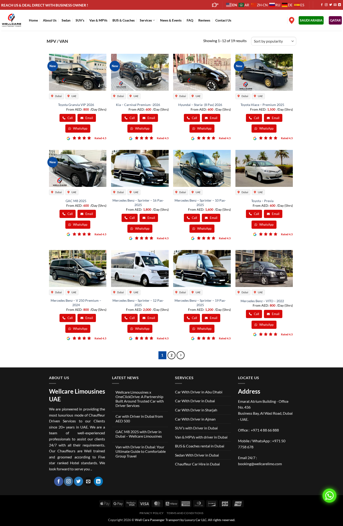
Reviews (204, 20)
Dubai (58, 96)
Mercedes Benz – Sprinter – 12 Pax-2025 (138, 302)
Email (89, 118)
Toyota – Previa (262, 201)
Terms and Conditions (185, 513)
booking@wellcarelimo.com (260, 463)
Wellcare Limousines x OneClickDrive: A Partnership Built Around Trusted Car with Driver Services (140, 399)
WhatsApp (79, 128)
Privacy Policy (152, 513)
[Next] (181, 355)
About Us (49, 20)
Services (146, 20)
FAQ (190, 20)
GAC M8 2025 (76, 201)
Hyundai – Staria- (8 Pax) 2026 (200, 105)
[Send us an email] (335, 5)
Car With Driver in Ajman (195, 419)
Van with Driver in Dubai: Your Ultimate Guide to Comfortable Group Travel (141, 451)
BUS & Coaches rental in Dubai (199, 446)
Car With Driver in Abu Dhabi (198, 392)
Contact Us (223, 20)
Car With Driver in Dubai (195, 401)
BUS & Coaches (123, 20)
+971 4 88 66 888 (265, 430)
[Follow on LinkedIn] (339, 5)
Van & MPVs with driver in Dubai (201, 437)
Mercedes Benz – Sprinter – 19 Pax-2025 (200, 302)
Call (70, 118)
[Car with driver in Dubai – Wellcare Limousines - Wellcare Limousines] (11, 20)
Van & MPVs (98, 20)
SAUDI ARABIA (311, 20)
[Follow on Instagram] (326, 5)
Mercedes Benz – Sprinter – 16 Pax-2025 (138, 202)
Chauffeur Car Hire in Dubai (197, 464)
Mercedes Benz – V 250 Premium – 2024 (76, 302)
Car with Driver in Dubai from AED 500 (139, 418)
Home (33, 20)
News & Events (171, 20)
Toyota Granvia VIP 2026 (76, 105)
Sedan (66, 20)
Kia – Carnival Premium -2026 (138, 105)
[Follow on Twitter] (330, 5)
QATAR (335, 20)
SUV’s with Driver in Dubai (196, 428)
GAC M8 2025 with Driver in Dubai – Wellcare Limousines (139, 433)
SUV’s (80, 20)
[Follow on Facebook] (321, 5)
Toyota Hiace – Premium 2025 (262, 105)
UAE (73, 96)
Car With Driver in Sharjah (196, 410)
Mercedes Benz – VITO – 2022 (262, 301)
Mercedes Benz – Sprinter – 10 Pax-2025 (200, 202)
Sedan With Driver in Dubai (197, 455)
